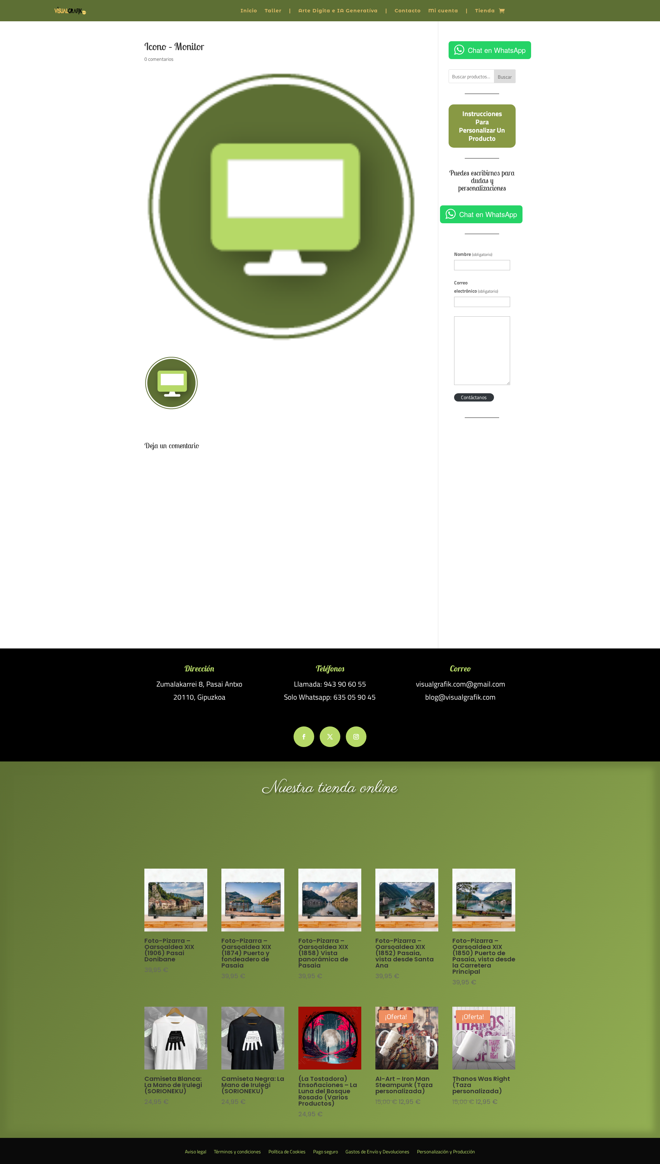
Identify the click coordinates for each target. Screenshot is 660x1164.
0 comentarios (159, 59)
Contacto (408, 11)
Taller (273, 11)
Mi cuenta (443, 11)
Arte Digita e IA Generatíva (338, 11)
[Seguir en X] (330, 736)
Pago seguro (325, 1152)
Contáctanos (474, 397)
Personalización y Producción (446, 1152)
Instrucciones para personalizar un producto (482, 125)
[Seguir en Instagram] (356, 736)
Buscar (505, 76)
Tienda (485, 11)
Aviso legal (195, 1152)
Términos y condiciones (237, 1152)
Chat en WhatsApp (497, 50)
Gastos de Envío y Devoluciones (377, 1152)
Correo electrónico (476, 286)
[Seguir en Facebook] (304, 736)
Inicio (249, 11)
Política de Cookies (287, 1152)
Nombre (473, 254)
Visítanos (330, 832)
